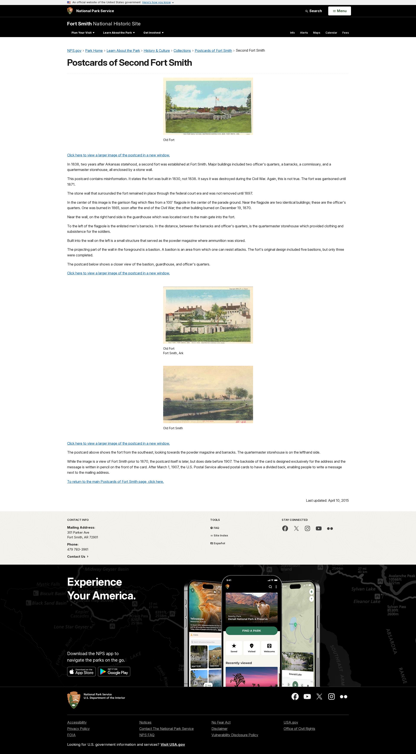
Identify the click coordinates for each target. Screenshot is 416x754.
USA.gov (291, 722)
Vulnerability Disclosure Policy (234, 735)
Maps (316, 32)
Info (292, 32)
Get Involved (152, 32)
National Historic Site (104, 23)
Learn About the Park (117, 32)
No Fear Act (221, 722)
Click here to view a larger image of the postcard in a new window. (118, 155)
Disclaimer (219, 728)
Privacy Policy (78, 728)
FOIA (71, 735)
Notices (145, 722)
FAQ (216, 527)
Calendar (331, 32)
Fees (345, 32)
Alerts (304, 32)
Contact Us (76, 556)
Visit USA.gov (173, 744)
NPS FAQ (146, 735)
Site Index (220, 535)
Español (219, 543)
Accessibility (77, 722)
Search (315, 11)
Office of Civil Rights (299, 728)
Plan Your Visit (81, 32)
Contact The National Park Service (166, 728)
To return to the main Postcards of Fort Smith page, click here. (115, 481)
